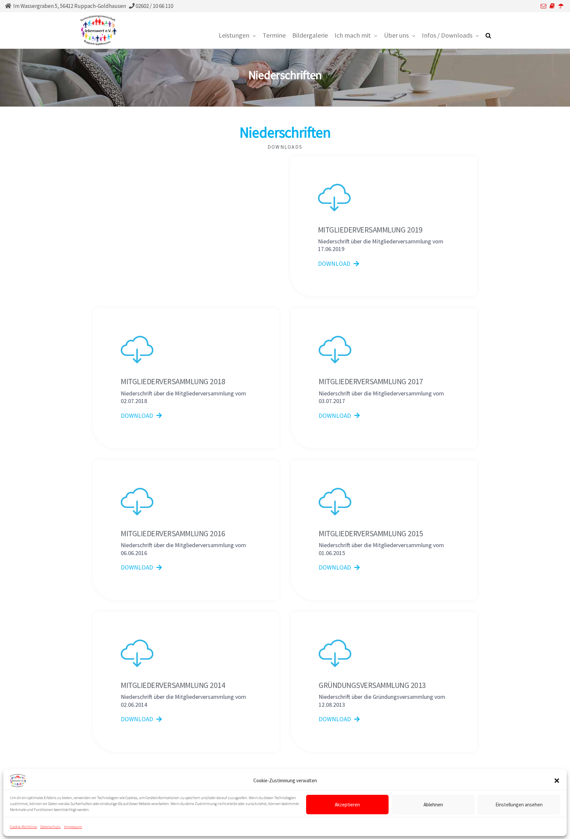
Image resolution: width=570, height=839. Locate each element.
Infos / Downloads (447, 35)
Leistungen (234, 35)
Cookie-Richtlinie (23, 826)
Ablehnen (433, 804)
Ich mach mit (352, 35)
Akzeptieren (347, 804)
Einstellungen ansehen (519, 804)
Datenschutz (50, 826)
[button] (557, 780)
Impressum (73, 826)
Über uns (396, 35)
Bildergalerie (310, 35)
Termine (274, 35)
